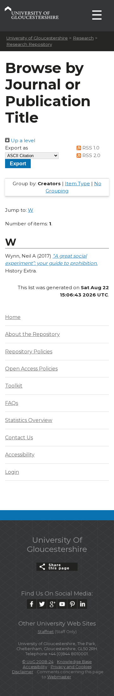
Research (83, 37)
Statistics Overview (28, 420)
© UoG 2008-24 (38, 661)
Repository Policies (28, 352)
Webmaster (59, 677)
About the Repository (32, 334)
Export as (16, 148)
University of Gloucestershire (37, 37)
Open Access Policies (31, 369)
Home (13, 317)
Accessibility (20, 455)
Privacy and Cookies (71, 666)
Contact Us (19, 438)
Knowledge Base (74, 661)
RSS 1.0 (90, 148)
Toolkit (13, 386)
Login (12, 472)
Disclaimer (22, 671)
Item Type (77, 183)
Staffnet (46, 631)
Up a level (22, 140)
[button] (18, 163)
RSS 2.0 (90, 155)
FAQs (11, 403)
